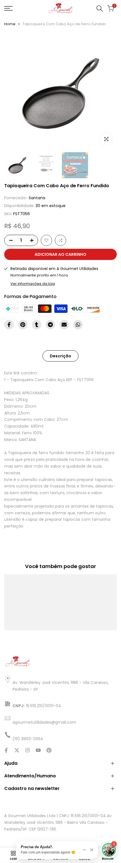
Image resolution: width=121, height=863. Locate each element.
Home (9, 24)
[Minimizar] (84, 850)
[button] (46, 240)
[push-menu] (8, 8)
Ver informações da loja (32, 283)
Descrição (60, 356)
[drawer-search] (100, 8)
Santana (37, 198)
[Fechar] (91, 850)
